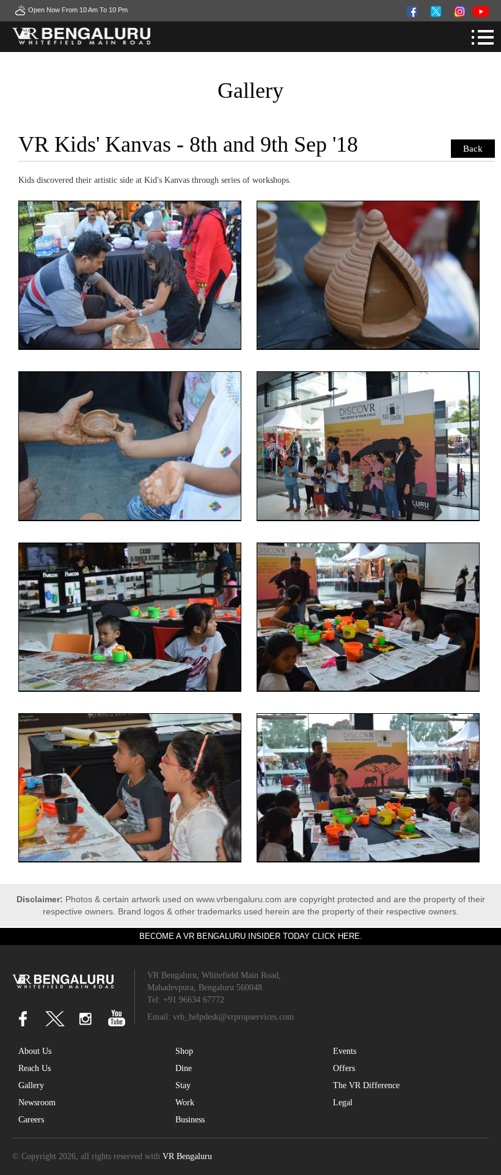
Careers (31, 1119)
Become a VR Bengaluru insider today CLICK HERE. (250, 936)
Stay (183, 1085)
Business (190, 1119)
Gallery (31, 1085)
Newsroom (37, 1102)
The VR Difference (366, 1085)
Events (344, 1051)
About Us (34, 1051)
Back (473, 149)
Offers (344, 1068)
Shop (184, 1051)
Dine (183, 1068)
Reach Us (34, 1068)
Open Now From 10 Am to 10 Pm (78, 9)
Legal (343, 1102)
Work (184, 1102)
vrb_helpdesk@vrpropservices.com (233, 1016)
